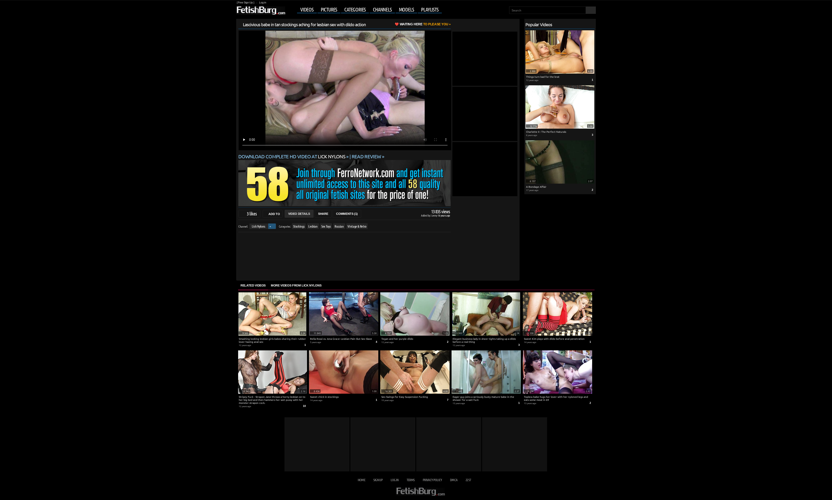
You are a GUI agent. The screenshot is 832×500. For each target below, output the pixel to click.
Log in (262, 2)
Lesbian (313, 226)
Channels (382, 9)
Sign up (377, 480)
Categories (355, 9)
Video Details (299, 213)
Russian (339, 226)
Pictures (329, 9)
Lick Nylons (258, 226)
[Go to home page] (260, 10)
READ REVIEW (366, 156)
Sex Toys (326, 226)
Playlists (429, 9)
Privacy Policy (432, 480)
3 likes (252, 213)
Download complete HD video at (291, 156)
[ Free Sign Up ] (245, 2)
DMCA (453, 480)
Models (406, 9)
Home (361, 480)
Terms (411, 480)
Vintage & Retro (357, 226)
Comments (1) (347, 213)
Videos (307, 9)
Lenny (434, 215)
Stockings (298, 226)
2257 (468, 480)
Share (323, 213)
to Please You (424, 24)
